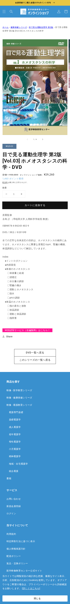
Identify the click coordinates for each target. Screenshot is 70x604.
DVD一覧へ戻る (35, 352)
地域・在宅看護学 (17, 463)
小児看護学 (14, 449)
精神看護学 (14, 456)
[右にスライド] (42, 139)
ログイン (11, 513)
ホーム (5, 27)
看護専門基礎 (15, 412)
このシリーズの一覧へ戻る (35, 359)
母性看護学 (14, 441)
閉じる (37, 598)
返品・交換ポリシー (17, 563)
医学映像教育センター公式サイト (24, 570)
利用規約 (11, 534)
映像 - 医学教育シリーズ (19, 390)
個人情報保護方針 (16, 548)
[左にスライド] (27, 139)
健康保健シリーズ (19, 27)
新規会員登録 (14, 506)
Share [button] (9, 336)
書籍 (9, 478)
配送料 (5, 182)
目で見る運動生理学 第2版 (41, 27)
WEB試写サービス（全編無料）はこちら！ (27, 330)
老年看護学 (14, 434)
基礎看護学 (14, 419)
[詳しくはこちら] (31, 588)
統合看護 (12, 471)
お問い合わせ (14, 499)
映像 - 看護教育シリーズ (19, 405)
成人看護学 (14, 427)
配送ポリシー (14, 556)
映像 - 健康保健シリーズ (19, 397)
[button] (4, 11)
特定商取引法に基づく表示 (21, 541)
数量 (4, 188)
